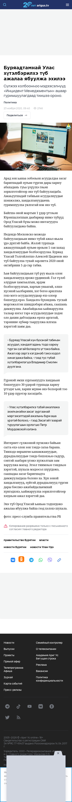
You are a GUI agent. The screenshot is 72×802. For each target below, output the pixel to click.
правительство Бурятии (20, 540)
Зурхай (8, 677)
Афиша (8, 671)
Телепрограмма (13, 667)
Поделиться (15, 115)
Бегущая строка (46, 658)
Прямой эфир (12, 661)
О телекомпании (46, 649)
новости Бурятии (15, 547)
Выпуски (9, 649)
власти (44, 540)
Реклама (41, 664)
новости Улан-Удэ (42, 547)
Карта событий (13, 683)
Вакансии (42, 671)
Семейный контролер (49, 642)
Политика (10, 102)
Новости (9, 642)
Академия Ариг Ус (47, 655)
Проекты (9, 655)
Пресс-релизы (13, 689)
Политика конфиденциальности (49, 679)
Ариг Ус (36, 4)
